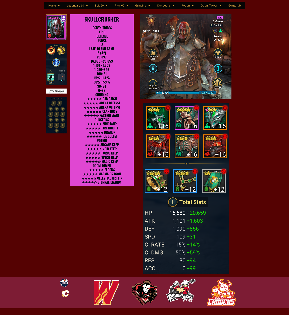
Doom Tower (209, 5)
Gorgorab (234, 5)
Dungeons (163, 5)
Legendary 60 (75, 5)
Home (52, 5)
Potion (185, 5)
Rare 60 (119, 5)
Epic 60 (99, 5)
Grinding (140, 5)
